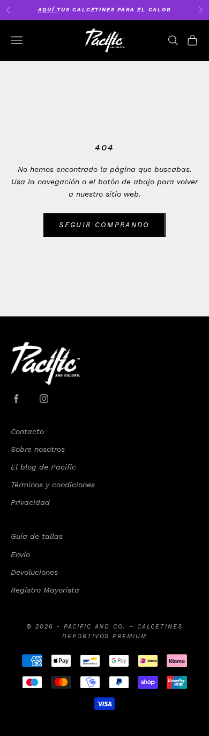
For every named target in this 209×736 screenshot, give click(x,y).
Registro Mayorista (45, 590)
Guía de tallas (37, 536)
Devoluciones (34, 572)
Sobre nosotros (38, 449)
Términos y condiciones (53, 484)
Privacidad (30, 502)
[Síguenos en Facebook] (16, 398)
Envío (20, 554)
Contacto (27, 431)
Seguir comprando (104, 225)
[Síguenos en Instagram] (44, 398)
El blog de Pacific (43, 467)
